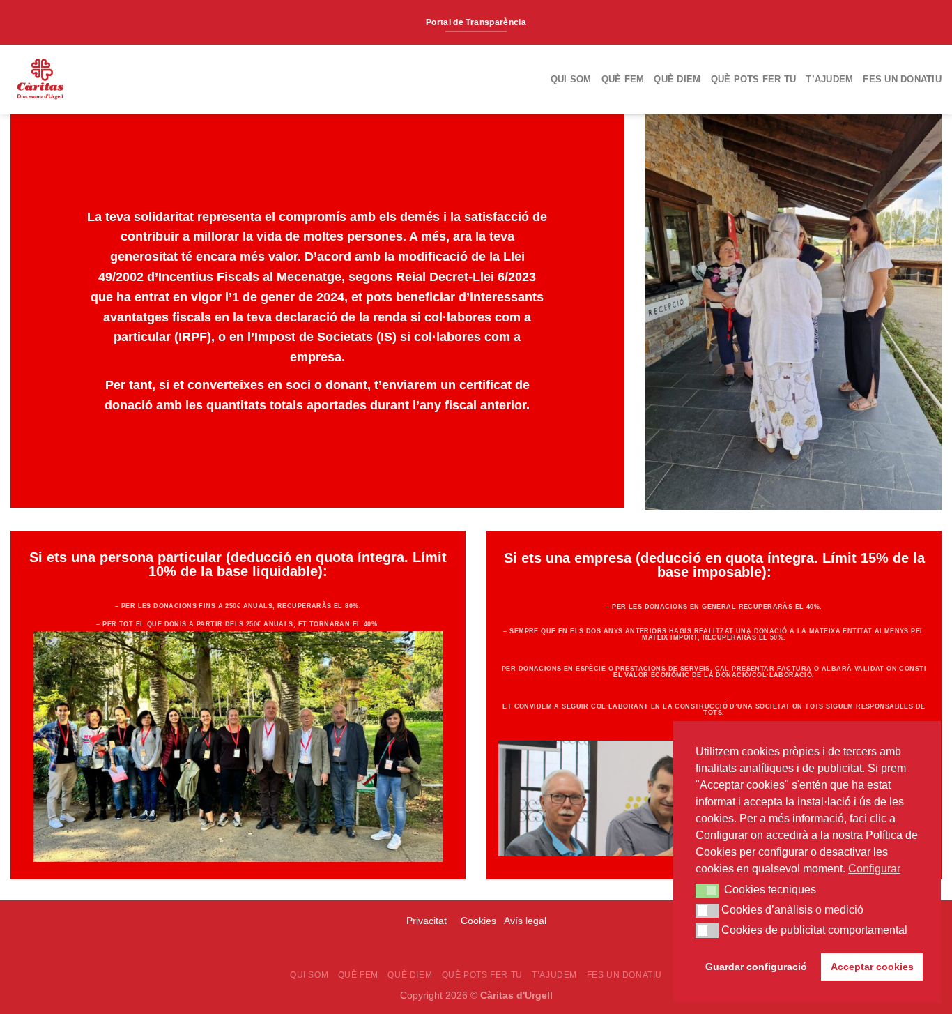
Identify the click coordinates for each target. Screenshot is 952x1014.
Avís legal (525, 920)
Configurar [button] (874, 869)
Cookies (478, 920)
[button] (707, 891)
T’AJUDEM (829, 79)
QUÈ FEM (623, 79)
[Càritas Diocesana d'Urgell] (89, 79)
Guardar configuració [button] (756, 966)
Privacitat (428, 920)
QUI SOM (571, 79)
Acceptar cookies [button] (872, 966)
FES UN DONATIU (902, 79)
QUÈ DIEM (677, 79)
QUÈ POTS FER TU (754, 79)
